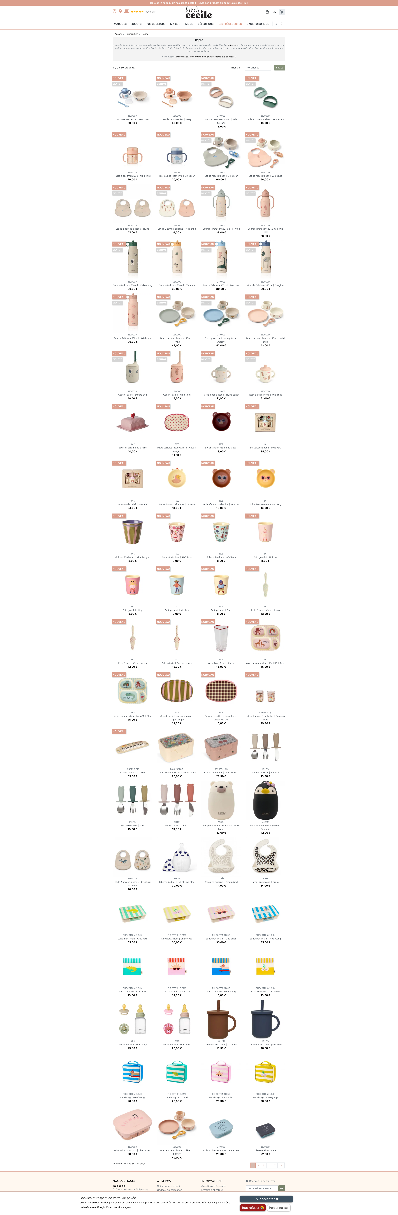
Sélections (205, 23)
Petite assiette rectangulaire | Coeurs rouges (177, 448)
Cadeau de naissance (169, 1189)
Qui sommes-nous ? (168, 1186)
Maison (175, 23)
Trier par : (236, 67)
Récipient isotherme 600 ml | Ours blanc (221, 825)
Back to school (258, 23)
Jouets (136, 23)
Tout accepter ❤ (266, 1199)
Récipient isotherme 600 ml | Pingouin (265, 825)
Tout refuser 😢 (252, 1208)
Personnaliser (279, 1208)
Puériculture (155, 23)
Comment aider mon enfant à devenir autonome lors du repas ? (205, 56)
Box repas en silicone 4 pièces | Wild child (265, 338)
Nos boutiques (124, 1181)
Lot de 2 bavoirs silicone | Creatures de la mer (132, 882)
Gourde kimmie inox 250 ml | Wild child (265, 229)
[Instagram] (115, 11)
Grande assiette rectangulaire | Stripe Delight (176, 716)
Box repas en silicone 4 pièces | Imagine (221, 338)
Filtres (279, 67)
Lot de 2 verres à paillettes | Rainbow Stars (265, 716)
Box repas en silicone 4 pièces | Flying (176, 338)
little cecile (119, 1185)
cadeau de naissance (175, 2)
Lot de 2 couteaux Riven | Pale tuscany (221, 119)
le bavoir (232, 45)
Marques (120, 23)
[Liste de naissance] (267, 11)
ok (281, 1188)
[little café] (126, 11)
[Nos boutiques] (121, 11)
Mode (189, 23)
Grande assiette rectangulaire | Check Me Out (221, 716)
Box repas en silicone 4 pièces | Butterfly (176, 1150)
